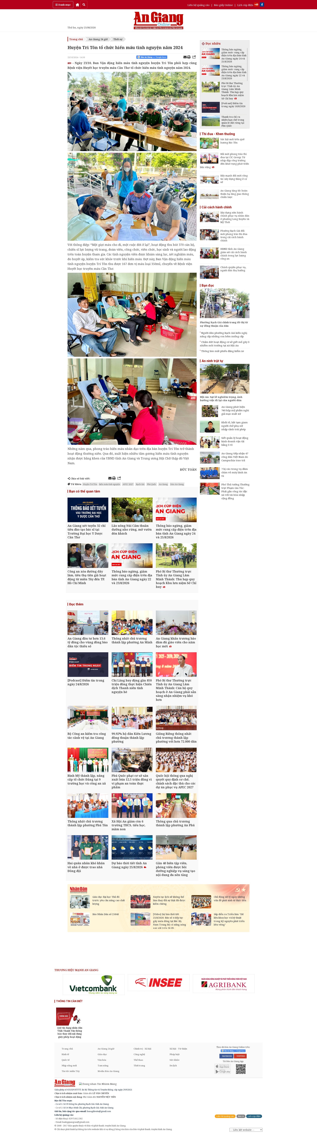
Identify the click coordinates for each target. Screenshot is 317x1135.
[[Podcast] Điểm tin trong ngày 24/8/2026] (88, 665)
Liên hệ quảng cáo (199, 5)
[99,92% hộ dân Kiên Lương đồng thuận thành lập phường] (132, 718)
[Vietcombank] (93, 984)
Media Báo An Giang (108, 1071)
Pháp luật (175, 1054)
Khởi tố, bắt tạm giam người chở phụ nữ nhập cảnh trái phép (234, 426)
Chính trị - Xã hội (142, 1048)
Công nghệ (139, 1054)
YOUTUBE (240, 1056)
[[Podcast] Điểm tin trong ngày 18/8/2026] (211, 108)
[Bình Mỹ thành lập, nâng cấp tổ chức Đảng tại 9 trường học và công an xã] (88, 760)
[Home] (77, 4)
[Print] (189, 57)
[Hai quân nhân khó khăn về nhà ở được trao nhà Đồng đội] (88, 847)
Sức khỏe (174, 1059)
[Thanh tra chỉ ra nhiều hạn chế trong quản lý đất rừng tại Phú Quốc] (211, 121)
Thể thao (138, 1059)
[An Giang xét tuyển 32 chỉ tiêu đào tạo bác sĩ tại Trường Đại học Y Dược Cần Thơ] (88, 510)
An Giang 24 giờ (98, 39)
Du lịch (173, 1065)
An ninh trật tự (212, 361)
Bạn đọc (208, 285)
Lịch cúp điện (245, 5)
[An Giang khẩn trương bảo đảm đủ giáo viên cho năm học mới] (176, 623)
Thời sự (117, 39)
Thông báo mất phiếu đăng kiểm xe (222, 351)
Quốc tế (66, 1059)
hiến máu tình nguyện (109, 484)
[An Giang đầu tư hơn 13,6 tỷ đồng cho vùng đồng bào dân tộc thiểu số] (88, 623)
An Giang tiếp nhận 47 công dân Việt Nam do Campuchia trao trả (234, 457)
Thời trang (139, 1065)
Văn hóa (102, 1059)
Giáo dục (102, 1054)
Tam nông (103, 1065)
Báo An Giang (177, 484)
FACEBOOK (226, 1056)
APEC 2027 (128, 484)
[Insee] (159, 982)
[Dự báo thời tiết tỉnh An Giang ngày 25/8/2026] (132, 847)
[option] (93, 984)
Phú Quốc (151, 484)
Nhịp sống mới (69, 1065)
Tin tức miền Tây (71, 1071)
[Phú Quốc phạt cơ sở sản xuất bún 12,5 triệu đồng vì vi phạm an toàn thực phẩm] (132, 760)
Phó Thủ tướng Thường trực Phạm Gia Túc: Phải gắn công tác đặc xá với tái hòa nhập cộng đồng (235, 491)
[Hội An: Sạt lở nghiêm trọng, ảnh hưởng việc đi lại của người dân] (224, 379)
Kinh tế (65, 1054)
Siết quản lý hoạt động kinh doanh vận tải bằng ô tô (234, 441)
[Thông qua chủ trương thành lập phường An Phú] (176, 806)
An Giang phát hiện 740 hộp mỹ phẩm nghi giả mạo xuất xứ (235, 410)
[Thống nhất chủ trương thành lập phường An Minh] (132, 623)
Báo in (241, 1116)
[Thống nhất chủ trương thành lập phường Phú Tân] (88, 806)
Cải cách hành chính (217, 207)
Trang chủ (76, 39)
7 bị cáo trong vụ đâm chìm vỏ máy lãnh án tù (234, 472)
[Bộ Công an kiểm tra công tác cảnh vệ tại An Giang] (88, 718)
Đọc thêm (76, 604)
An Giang (163, 484)
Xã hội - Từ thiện (178, 1048)
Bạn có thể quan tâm (84, 491)
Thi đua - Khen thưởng (218, 134)
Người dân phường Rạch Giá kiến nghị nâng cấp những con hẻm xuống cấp (223, 334)
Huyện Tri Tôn (90, 484)
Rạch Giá (140, 484)
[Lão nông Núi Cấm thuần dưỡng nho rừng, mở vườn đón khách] (132, 510)
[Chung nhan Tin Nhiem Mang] (96, 1083)
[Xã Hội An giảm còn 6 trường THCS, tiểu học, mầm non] (132, 806)
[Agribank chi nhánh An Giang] (224, 983)
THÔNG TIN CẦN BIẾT (69, 1001)
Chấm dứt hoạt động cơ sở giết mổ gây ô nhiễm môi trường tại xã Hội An (224, 343)
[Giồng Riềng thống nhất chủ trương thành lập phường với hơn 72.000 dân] (176, 718)
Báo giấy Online (223, 5)
